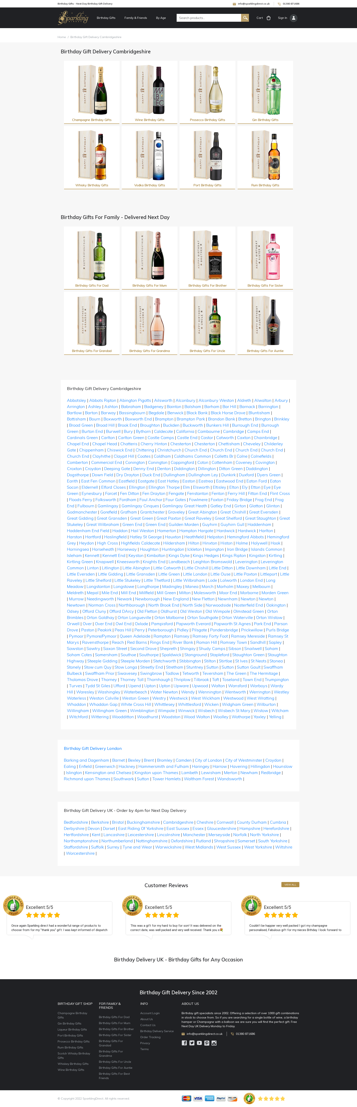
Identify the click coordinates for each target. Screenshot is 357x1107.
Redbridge (271, 772)
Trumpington (277, 679)
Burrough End (245, 425)
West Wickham (205, 698)
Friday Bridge (239, 499)
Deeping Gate (117, 468)
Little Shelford (98, 580)
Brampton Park (191, 418)
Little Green (169, 574)
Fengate (176, 493)
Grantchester (152, 512)
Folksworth (105, 499)
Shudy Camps (212, 648)
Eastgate (146, 480)
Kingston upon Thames (156, 772)
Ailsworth (163, 400)
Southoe (128, 654)
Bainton (174, 406)
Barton (91, 412)
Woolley (220, 716)
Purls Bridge (277, 629)
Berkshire (100, 822)
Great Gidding (80, 518)
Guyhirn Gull (232, 524)
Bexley (134, 760)
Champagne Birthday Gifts (92, 120)
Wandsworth (229, 778)
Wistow (260, 710)
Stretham (174, 667)
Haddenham (259, 524)
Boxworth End (138, 418)
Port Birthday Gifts (207, 185)
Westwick (178, 698)
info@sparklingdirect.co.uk (254, 3)
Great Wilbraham (102, 524)
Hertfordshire (76, 834)
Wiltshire (283, 847)
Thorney (109, 679)
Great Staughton (260, 518)
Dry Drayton (127, 474)
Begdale (156, 412)
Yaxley (259, 716)
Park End (262, 623)
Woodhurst (147, 716)
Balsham (192, 406)
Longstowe (123, 586)
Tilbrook (201, 679)
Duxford (246, 474)
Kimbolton (156, 555)
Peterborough (161, 629)
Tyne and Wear (137, 847)
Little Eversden (81, 574)
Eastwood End (229, 480)
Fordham (127, 499)
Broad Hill (105, 425)
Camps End (258, 431)
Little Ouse (221, 574)
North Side (192, 605)
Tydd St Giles (97, 685)
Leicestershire (141, 834)
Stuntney (194, 667)
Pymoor (76, 636)
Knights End (154, 561)
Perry (139, 629)
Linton (93, 567)
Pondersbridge (224, 629)
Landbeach (179, 561)
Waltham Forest (199, 778)
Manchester (194, 834)
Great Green (141, 518)
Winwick (186, 710)
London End (251, 580)
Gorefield (108, 512)
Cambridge (233, 431)
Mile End (110, 592)
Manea (192, 586)
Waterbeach (135, 691)
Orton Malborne (169, 617)
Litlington (110, 567)
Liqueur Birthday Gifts (72, 1029)
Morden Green (275, 592)
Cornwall (225, 822)
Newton (248, 598)
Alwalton (262, 400)
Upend (134, 685)
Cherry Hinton (153, 443)
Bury (128, 431)
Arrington (76, 406)
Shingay (188, 648)
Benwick (175, 412)
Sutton (212, 667)
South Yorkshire (272, 840)
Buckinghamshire (143, 822)
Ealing (70, 766)
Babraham (131, 406)
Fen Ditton (129, 493)
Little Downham (251, 567)
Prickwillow (252, 629)
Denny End (143, 468)
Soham (271, 648)
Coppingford (182, 462)
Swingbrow (151, 673)
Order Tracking (150, 1037)
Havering (239, 766)
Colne (242, 456)
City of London (208, 760)
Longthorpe (148, 586)
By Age (161, 18)
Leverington (246, 561)
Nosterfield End (248, 605)
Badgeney (154, 406)
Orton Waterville (237, 617)
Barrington (268, 406)
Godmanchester (82, 512)
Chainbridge (265, 437)
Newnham (228, 598)
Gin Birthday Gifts (265, 120)
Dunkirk (228, 474)
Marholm (225, 586)
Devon (94, 828)
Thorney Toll (132, 679)
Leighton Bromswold (212, 561)
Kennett (92, 555)
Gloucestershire (221, 828)
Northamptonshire (81, 840)
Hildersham (174, 543)
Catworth (225, 437)
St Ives (241, 660)
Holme (242, 543)
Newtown (76, 605)
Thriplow (182, 679)
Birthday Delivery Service (157, 1031)
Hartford (93, 536)
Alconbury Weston (216, 400)
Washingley (109, 691)
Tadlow (172, 673)
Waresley (85, 691)
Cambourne (209, 431)
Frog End (263, 499)
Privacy (145, 1043)
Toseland (230, 679)
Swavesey (127, 673)
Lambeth (189, 772)
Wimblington (142, 710)
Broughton (150, 425)
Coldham (162, 456)
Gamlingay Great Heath (184, 505)
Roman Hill (206, 642)
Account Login (150, 1013)
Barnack (247, 406)
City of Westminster (243, 760)
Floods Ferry (80, 499)
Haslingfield (115, 536)
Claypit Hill (124, 456)
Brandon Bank (221, 418)
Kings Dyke (179, 555)
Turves (75, 685)
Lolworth (228, 580)
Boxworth (113, 418)
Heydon (86, 543)
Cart (260, 18)
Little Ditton (222, 567)
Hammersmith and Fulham (163, 766)
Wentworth (235, 691)
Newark (124, 598)
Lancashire (114, 834)
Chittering (145, 449)
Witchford (78, 716)
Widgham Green (237, 704)
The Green (236, 673)
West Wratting (260, 698)
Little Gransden (140, 574)
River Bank (183, 642)
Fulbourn (85, 505)
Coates (144, 456)
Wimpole (166, 710)
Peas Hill (123, 629)
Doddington (257, 468)
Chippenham (91, 449)
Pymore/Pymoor (102, 636)
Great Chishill (233, 512)
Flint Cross (280, 493)
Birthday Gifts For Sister (265, 285)
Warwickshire (168, 847)
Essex (198, 828)
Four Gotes (175, 499)
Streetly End (151, 667)
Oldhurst (169, 611)
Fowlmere (198, 499)
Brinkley (281, 418)
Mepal (93, 592)
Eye (267, 487)
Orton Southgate (202, 617)
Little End (277, 567)
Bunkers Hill (217, 425)
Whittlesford (189, 704)
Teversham (212, 673)
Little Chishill (196, 567)
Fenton (218, 493)
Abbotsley (76, 400)
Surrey (113, 847)
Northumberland (117, 840)
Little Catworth (167, 567)
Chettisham (229, 443)
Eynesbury (92, 493)
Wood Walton (197, 716)
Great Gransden (112, 518)
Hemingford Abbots (245, 536)
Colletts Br (223, 456)
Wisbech (206, 710)
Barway (108, 412)
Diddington (184, 468)
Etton (256, 487)
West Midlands (199, 847)
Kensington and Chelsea (108, 772)
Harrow (220, 766)
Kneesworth (128, 561)
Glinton (273, 505)
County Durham (252, 822)
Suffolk (97, 847)
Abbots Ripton (102, 400)
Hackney (127, 766)
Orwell (73, 623)
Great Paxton (168, 518)
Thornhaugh (158, 679)
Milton (185, 592)
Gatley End (220, 505)
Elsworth (201, 487)
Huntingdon (173, 549)
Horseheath (103, 549)
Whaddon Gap (103, 704)
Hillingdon (260, 766)
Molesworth (205, 592)
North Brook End (163, 605)
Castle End (187, 437)
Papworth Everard (193, 623)
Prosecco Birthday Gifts (207, 120)
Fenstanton (197, 493)
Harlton (266, 530)
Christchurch (169, 449)
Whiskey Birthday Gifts (73, 1064)
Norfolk (240, 834)
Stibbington (190, 660)
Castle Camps (161, 437)
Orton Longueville (134, 617)
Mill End (128, 592)
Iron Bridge (237, 549)
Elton (234, 487)
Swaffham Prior (99, 673)
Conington (135, 462)
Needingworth (100, 598)
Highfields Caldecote (140, 543)
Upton (150, 685)
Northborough (132, 605)
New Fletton (203, 598)
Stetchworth (164, 660)
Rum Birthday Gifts (265, 185)
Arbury (281, 400)
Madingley (172, 586)
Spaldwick (171, 654)
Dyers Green (269, 474)
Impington (214, 549)
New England (176, 598)
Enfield (85, 766)
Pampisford (162, 623)
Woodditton (123, 716)
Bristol (118, 822)
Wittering (100, 716)
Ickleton (194, 549)
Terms (144, 1049)
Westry (159, 698)
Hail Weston (142, 530)
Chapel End (78, 443)
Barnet (118, 760)
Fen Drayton (153, 493)
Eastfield (127, 480)
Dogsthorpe (78, 474)
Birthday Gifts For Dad (91, 285)
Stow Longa (126, 667)
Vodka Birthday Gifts (149, 185)
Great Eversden (263, 512)
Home (62, 37)
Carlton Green (131, 437)
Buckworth (193, 425)
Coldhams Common (192, 456)
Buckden (171, 425)
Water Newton (164, 691)
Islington (74, 772)
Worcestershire (80, 853)
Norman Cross (101, 605)
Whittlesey (164, 704)
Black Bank (197, 412)
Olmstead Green (248, 611)
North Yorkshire (264, 834)
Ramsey (181, 636)
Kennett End (113, 555)
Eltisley (219, 487)
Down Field (102, 474)
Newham (249, 772)
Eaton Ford (256, 480)
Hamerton (166, 530)
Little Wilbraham (189, 580)
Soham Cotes (79, 654)
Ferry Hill (236, 493)
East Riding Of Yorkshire (140, 828)
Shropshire (224, 840)
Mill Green (166, 592)
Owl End (123, 623)
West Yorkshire (258, 847)
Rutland (203, 840)
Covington (265, 462)
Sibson (234, 648)
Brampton (164, 418)
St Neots (259, 660)
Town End (252, 679)
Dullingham (174, 474)
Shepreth (168, 648)
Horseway (127, 549)
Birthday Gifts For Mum (149, 285)
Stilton (210, 660)
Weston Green (135, 698)
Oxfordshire (182, 840)
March (208, 586)
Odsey (73, 611)
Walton (218, 685)
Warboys (258, 685)
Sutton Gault (249, 667)
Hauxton (173, 536)
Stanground (195, 654)
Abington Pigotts (135, 400)
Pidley (183, 629)
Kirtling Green (80, 561)
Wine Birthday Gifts (149, 120)
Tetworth (190, 673)
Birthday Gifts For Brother (207, 285)
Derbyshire (74, 828)
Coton (202, 462)
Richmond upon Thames (87, 778)
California (185, 431)
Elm (186, 487)
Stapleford (219, 654)
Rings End (159, 642)
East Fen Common (98, 480)
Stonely (74, 667)
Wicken (211, 704)
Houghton (149, 549)
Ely (245, 487)
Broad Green (81, 425)
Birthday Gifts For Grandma (149, 351)
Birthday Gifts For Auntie (265, 351)
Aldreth (244, 400)
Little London (195, 574)
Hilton (193, 543)
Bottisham (76, 418)
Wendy (188, 691)
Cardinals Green (82, 437)
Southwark (123, 778)
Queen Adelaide (135, 636)
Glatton (256, 505)
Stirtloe (225, 660)
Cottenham (222, 462)
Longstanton (98, 586)
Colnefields (261, 456)
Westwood (233, 698)
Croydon (93, 468)
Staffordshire (76, 847)
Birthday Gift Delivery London (93, 748)
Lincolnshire (168, 834)
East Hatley (168, 480)
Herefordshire (276, 828)
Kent (96, 834)
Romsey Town (233, 642)
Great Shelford (228, 518)
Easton (188, 480)
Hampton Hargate (196, 530)
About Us (146, 1019)
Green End (132, 524)
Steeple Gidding (102, 660)
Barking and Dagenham (86, 760)
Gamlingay (108, 505)
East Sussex (178, 828)
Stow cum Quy (98, 667)
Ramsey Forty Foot (210, 636)
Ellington (137, 487)
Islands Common (266, 549)
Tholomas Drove (82, 679)
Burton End (92, 431)
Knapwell (105, 561)
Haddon (120, 530)
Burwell (113, 431)
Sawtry (93, 648)
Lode (212, 580)
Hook (275, 543)
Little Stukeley (127, 580)
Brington (263, 418)
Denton (164, 468)
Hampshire (249, 828)
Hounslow (282, 766)
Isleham (74, 555)
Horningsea (78, 549)
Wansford (237, 685)
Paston (87, 629)
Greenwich (105, 766)
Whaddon (76, 704)
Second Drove (143, 648)
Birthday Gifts (106, 18)
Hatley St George (146, 536)
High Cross (107, 543)
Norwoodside (218, 605)
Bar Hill (229, 406)
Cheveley (252, 443)
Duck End (151, 474)
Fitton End (257, 493)
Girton (240, 505)
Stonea (276, 660)
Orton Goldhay (100, 617)
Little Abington (136, 567)
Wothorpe (241, 716)
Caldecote (163, 431)
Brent (149, 760)
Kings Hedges (206, 555)
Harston (74, 536)
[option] (59, 920)
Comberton (77, 462)
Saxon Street (115, 648)
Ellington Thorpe (164, 487)
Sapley (275, 642)
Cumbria (278, 822)
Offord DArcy (121, 611)
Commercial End (106, 462)
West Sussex (228, 847)
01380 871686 (291, 3)
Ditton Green (231, 468)
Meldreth (75, 592)
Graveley (176, 512)
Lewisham (211, 772)
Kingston (257, 555)
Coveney (244, 462)
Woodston (171, 716)
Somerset (246, 840)
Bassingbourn (132, 412)
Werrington (260, 691)
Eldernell (90, 487)
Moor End (228, 592)
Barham (211, 406)
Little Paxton (245, 574)
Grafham (128, 512)
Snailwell (253, 648)
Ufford (119, 685)
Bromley (165, 760)
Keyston (136, 555)
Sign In (282, 18)
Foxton (217, 499)
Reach (118, 642)
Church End (195, 449)
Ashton (111, 406)
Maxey (243, 586)
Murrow (76, 598)
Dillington (207, 468)
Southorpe (149, 654)
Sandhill (258, 642)
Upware (181, 685)
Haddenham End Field (88, 530)
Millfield (146, 592)
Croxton (74, 468)
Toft (215, 679)
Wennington (209, 691)
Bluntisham (259, 412)
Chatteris (128, 443)
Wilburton (266, 704)
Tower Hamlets (166, 778)
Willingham (78, 710)
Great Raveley (198, 518)
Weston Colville (104, 698)
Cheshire (204, 822)
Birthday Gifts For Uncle (207, 351)
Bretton (245, 418)
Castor (207, 437)
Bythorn (143, 431)
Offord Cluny (94, 611)
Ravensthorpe (95, 642)
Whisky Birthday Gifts (91, 185)
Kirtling (275, 555)
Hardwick (226, 530)
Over (87, 623)
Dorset (109, 828)
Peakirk (105, 629)
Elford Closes (113, 487)
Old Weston (191, 611)
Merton (230, 772)
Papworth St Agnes (232, 623)
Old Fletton (147, 611)
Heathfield (194, 536)
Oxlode (141, 623)
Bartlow (74, 412)
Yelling (275, 716)
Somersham (106, 654)
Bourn (94, 418)
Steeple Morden (135, 660)
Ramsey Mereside (248, 636)
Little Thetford (157, 580)
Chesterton (180, 443)
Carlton (108, 437)
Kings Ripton (234, 555)
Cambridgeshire (178, 822)
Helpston (215, 536)
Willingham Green (109, 710)
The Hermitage (264, 673)
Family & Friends (136, 18)
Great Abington (202, 512)
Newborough (147, 598)
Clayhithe (101, 456)
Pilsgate (199, 629)
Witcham (280, 710)
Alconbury (185, 400)
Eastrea (206, 480)
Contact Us (148, 1025)
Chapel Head (104, 443)
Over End (103, 623)
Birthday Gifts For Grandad (92, 351)
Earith (72, 480)
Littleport (268, 574)
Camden (184, 760)
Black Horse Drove (228, 412)
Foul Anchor (150, 499)
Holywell (259, 543)
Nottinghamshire (152, 840)
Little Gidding (110, 574)
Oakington (276, 605)
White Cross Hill (136, 704)
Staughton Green (248, 654)
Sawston (75, 648)
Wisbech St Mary (234, 710)
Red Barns (137, 642)
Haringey (200, 766)
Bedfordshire (76, 822)
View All (290, 884)
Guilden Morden (184, 524)
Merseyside (219, 834)
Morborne (249, 592)
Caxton (244, 437)
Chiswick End (119, 449)
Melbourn (261, 586)
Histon (226, 543)
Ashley (94, 406)
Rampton (162, 636)
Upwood (200, 685)
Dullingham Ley (203, 474)
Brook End (127, 425)
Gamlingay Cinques (140, 505)
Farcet (111, 493)
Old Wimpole (217, 611)
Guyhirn (209, 524)
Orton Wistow (269, 617)
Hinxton (209, 543)
